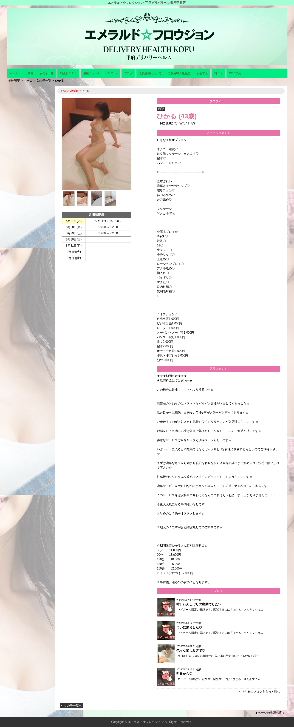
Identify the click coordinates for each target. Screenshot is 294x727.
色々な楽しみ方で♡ (190, 650)
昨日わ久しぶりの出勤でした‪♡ (198, 604)
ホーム (14, 73)
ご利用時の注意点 (179, 73)
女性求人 (202, 73)
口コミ (218, 73)
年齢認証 (14, 80)
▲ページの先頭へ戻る (270, 712)
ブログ (128, 73)
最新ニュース (91, 73)
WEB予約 (235, 73)
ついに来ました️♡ (189, 627)
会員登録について (150, 73)
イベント (112, 73)
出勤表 (29, 73)
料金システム (68, 73)
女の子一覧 (47, 73)
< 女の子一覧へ (71, 705)
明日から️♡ (184, 673)
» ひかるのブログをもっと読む (259, 691)
